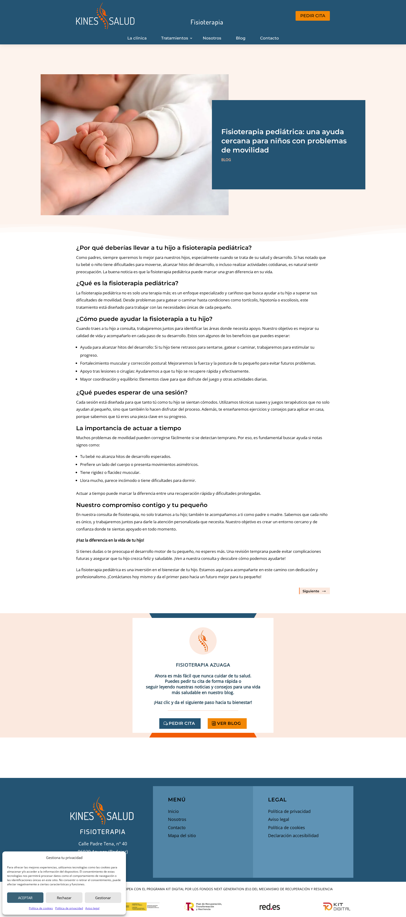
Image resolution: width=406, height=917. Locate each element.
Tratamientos (174, 38)
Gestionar (103, 897)
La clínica (137, 38)
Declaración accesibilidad (293, 835)
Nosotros (212, 38)
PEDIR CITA (312, 15)
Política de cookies (41, 908)
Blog (241, 38)
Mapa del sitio (182, 835)
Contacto (269, 38)
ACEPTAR (25, 897)
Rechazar (64, 897)
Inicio (173, 811)
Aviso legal (92, 908)
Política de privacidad (69, 908)
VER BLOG (229, 723)
